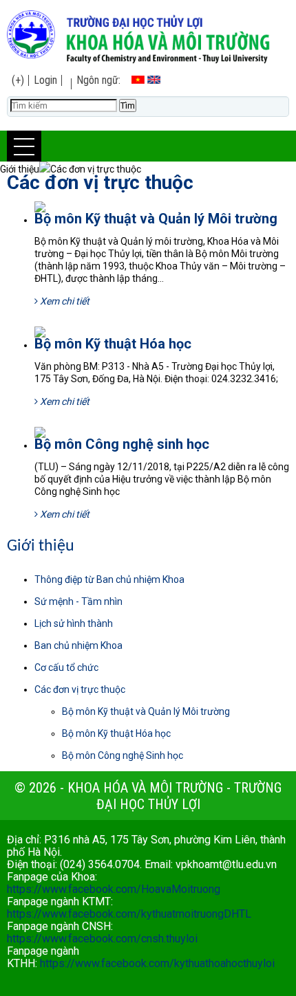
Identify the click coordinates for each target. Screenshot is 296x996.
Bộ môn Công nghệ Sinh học (122, 755)
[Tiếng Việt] (138, 80)
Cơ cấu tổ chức (66, 667)
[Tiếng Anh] (153, 80)
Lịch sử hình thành (73, 623)
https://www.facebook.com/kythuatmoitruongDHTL (129, 913)
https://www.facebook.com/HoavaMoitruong (113, 889)
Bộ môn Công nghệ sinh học (121, 444)
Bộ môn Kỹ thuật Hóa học (112, 343)
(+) (18, 80)
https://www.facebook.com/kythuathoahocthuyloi (157, 963)
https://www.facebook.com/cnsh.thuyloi (102, 938)
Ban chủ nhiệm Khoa (78, 645)
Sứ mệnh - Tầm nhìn (78, 601)
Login (45, 80)
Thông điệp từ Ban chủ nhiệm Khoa (109, 579)
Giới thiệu (40, 546)
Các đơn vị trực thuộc (100, 182)
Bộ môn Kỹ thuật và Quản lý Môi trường (155, 218)
